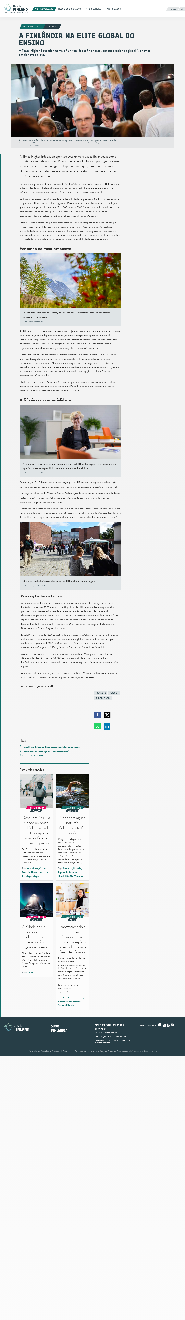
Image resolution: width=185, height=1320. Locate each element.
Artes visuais (32, 868)
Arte (65, 997)
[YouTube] (168, 1025)
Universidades (102, 698)
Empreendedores (75, 997)
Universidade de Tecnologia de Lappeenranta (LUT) (45, 751)
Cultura (42, 868)
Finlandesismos (65, 1001)
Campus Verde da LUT (32, 755)
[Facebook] (160, 1025)
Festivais (26, 872)
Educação (100, 693)
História (34, 872)
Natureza (77, 1001)
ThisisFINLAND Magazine (70, 876)
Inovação (44, 872)
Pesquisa (113, 693)
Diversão (77, 868)
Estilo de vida (72, 872)
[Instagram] (172, 1025)
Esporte (61, 872)
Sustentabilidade (66, 1005)
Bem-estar (67, 868)
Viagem (36, 876)
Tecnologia (26, 876)
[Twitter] (164, 1025)
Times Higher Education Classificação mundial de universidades (51, 747)
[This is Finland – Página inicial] (17, 8)
